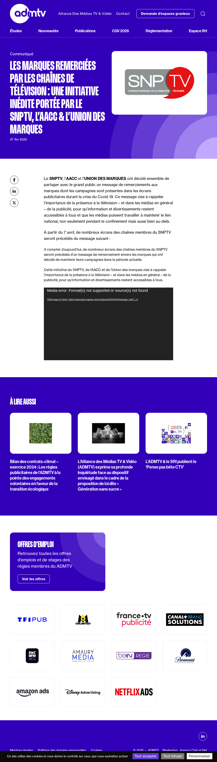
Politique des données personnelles (62, 750)
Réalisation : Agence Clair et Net (185, 750)
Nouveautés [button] (48, 30)
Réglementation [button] (159, 30)
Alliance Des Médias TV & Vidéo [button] (85, 13)
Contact (123, 13)
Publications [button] (85, 30)
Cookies (96, 750)
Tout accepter (146, 756)
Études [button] (16, 30)
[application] (108, 324)
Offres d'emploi (36, 544)
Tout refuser (172, 756)
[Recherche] (203, 13)
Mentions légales (21, 750)
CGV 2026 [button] (120, 30)
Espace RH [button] (198, 30)
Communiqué (21, 53)
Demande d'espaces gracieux (165, 13)
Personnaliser (199, 756)
